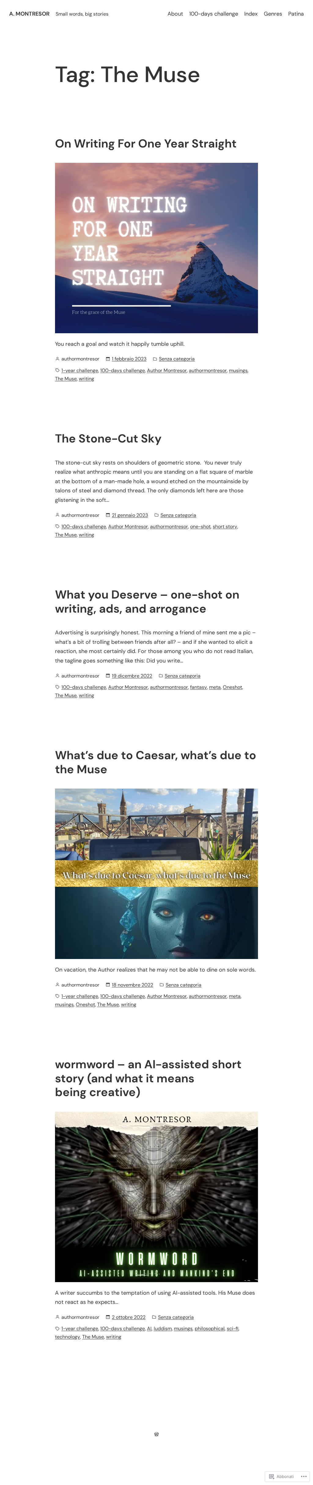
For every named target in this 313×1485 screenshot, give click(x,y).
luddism (163, 1328)
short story (225, 526)
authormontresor (208, 370)
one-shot (200, 526)
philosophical (210, 1328)
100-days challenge (122, 370)
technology (67, 1337)
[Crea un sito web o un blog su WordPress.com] (156, 1434)
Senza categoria (177, 359)
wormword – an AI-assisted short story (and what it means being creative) (148, 1078)
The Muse (66, 378)
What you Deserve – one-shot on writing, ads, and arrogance (147, 602)
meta (215, 687)
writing (86, 378)
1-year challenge (79, 370)
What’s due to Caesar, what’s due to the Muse (155, 762)
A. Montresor (29, 13)
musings (238, 370)
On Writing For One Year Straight (146, 144)
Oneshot (232, 687)
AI (149, 1328)
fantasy (198, 687)
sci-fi (232, 1328)
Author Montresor (167, 370)
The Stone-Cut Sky (108, 439)
